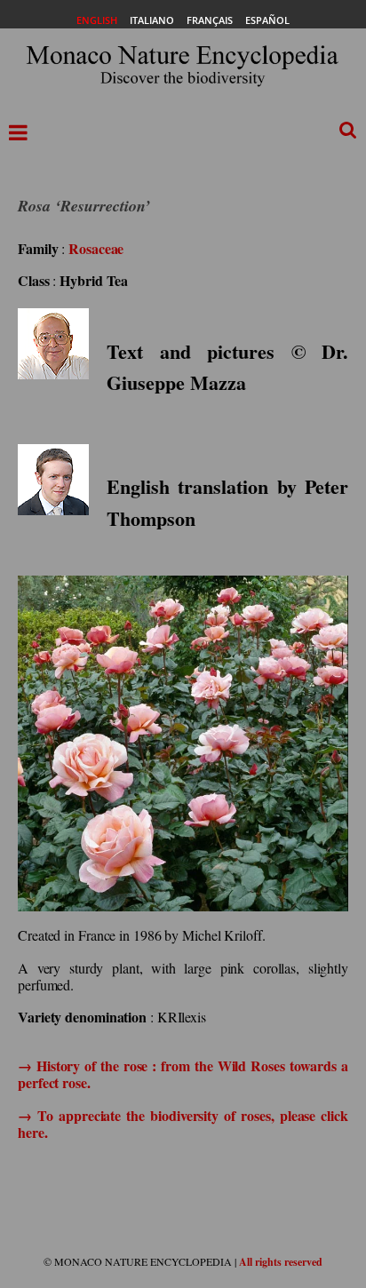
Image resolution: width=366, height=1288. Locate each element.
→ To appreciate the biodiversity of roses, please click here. (183, 1123)
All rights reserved (280, 1261)
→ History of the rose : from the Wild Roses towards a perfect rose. (183, 1074)
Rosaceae (95, 248)
